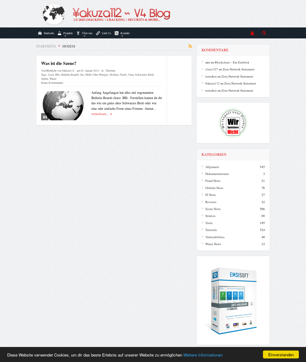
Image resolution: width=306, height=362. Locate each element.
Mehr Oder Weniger (96, 74)
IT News (210, 195)
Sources (210, 216)
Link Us (106, 33)
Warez (52, 78)
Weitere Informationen (203, 355)
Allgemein (212, 167)
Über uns (87, 33)
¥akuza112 (68, 70)
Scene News (213, 209)
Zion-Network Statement (238, 69)
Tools (209, 223)
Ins (82, 74)
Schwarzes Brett (144, 74)
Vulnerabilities (214, 237)
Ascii (51, 74)
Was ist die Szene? (58, 63)
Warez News (213, 244)
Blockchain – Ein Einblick (232, 62)
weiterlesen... (100, 113)
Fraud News (212, 180)
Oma (131, 74)
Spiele (44, 78)
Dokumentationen (217, 174)
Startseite (49, 33)
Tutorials (110, 70)
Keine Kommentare (52, 82)
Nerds (123, 74)
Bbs (57, 74)
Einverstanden (281, 354)
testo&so (211, 76)
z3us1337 (211, 69)
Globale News (214, 188)
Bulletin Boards (70, 74)
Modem (113, 74)
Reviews (210, 202)
